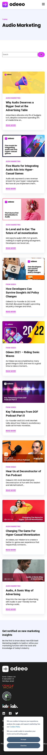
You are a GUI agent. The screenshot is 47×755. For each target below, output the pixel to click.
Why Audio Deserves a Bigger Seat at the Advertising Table (20, 106)
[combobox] (20, 54)
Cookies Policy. (15, 727)
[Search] (41, 54)
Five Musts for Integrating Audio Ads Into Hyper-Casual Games (22, 169)
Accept (23, 739)
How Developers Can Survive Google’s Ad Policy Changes (22, 292)
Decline (24, 745)
